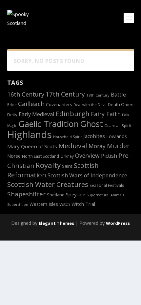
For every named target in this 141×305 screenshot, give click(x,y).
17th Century (65, 94)
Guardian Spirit (117, 125)
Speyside (75, 194)
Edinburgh (72, 113)
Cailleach (31, 103)
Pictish (109, 155)
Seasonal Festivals (107, 185)
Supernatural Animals (105, 195)
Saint (67, 166)
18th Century (98, 95)
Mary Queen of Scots (32, 146)
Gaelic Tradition (48, 123)
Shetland (56, 195)
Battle (118, 94)
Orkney (67, 156)
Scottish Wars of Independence (87, 175)
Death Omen (120, 104)
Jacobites (94, 136)
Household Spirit (67, 137)
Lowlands (116, 136)
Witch (64, 204)
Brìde (12, 104)
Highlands (29, 134)
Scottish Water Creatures (47, 184)
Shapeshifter (26, 194)
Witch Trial (83, 204)
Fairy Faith (106, 114)
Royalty (48, 165)
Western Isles (44, 204)
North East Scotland (40, 156)
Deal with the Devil (90, 104)
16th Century (25, 94)
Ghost (91, 123)
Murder (118, 145)
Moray (97, 146)
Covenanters (59, 104)
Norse (14, 155)
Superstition (17, 204)
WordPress (118, 223)
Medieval (72, 145)
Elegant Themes (56, 223)
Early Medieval (36, 114)
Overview (87, 155)
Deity (12, 114)
